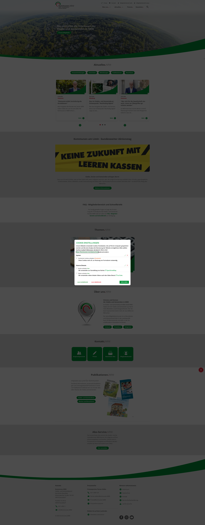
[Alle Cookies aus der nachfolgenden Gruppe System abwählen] (128, 255)
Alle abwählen (96, 282)
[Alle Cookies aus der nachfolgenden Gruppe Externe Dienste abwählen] (128, 265)
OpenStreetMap (111, 270)
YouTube (119, 275)
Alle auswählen (83, 282)
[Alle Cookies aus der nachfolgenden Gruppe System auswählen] (125, 255)
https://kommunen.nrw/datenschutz (87, 252)
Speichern (124, 282)
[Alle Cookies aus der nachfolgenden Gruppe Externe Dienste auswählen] (125, 265)
